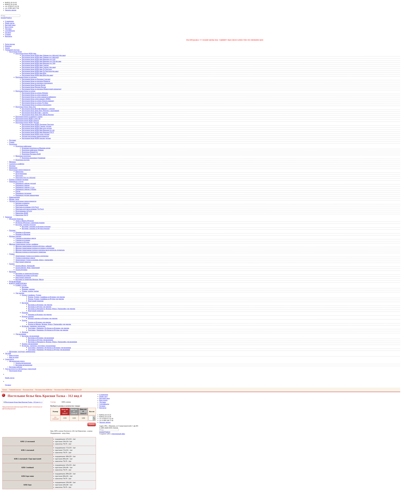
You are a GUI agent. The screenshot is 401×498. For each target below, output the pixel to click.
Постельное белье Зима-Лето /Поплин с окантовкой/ (40, 111)
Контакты (8, 36)
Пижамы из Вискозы (22, 234)
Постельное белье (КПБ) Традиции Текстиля (38, 124)
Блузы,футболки (15, 281)
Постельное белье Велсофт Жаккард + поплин (38, 109)
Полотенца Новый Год (30, 152)
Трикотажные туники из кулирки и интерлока (31, 256)
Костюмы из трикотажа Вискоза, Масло (29, 279)
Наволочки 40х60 (21, 213)
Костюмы (12, 271)
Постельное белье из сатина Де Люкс (35, 103)
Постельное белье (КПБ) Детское (27, 122)
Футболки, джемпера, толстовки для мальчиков (39, 346)
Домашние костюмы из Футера (26, 275)
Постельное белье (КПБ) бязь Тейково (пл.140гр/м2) (40, 57)
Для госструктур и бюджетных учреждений (20, 369)
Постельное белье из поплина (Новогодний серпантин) (41, 89)
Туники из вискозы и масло (25, 258)
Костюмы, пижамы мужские (25, 225)
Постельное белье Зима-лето (25, 107)
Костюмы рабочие (15, 367)
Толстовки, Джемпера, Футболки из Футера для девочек (48, 330)
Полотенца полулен (22, 160)
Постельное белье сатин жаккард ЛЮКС (36, 99)
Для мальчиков (20, 334)
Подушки (12, 140)
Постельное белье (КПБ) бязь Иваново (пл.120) (38, 59)
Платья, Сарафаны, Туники (31, 295)
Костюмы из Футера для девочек (39, 307)
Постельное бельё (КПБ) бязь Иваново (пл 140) (38, 63)
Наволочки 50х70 (21, 215)
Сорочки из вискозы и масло (25, 238)
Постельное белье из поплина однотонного (37, 83)
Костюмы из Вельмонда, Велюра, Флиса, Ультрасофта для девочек (51, 309)
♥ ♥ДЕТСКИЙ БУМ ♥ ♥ (18, 283)
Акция (7, 48)
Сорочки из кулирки (22, 240)
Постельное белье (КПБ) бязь (25, 53)
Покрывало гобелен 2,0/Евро (25, 189)
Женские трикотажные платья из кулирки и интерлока (34, 248)
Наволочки (19, 171)
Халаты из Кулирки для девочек (39, 322)
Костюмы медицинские (23, 365)
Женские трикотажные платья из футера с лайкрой (33, 246)
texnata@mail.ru (6, 18)
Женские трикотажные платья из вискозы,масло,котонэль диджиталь (40, 250)
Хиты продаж (10, 44)
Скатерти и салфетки (16, 164)
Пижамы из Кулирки (22, 232)
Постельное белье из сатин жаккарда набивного (39, 97)
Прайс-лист (103, 396)
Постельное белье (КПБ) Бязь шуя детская (37, 128)
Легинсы (25, 332)
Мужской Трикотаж (16, 219)
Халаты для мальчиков (30, 344)
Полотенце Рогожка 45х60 (31, 154)
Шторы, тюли (14, 199)
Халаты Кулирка (21, 270)
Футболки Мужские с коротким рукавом (29, 223)
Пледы (17, 191)
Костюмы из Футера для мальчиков (40, 340)
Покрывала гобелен (22, 185)
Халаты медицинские (23, 363)
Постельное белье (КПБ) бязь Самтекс (35, 65)
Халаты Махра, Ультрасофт (25, 266)
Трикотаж (8, 217)
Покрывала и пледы (16, 181)
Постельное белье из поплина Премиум (36, 81)
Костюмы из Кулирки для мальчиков (41, 338)
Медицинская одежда (17, 361)
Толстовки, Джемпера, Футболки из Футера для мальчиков (49, 349)
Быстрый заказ (10, 25)
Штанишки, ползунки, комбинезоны (22, 351)
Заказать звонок (10, 10)
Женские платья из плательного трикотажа (30, 252)
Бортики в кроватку (22, 203)
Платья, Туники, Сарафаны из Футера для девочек (46, 299)
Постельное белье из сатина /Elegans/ (35, 93)
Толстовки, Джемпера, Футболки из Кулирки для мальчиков (49, 347)
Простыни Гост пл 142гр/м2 (25, 177)
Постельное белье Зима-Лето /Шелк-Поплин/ (38, 114)
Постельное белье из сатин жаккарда (35, 95)
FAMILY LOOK (21, 285)
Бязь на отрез (13, 357)
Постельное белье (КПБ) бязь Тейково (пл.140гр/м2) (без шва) (44, 55)
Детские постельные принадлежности (35, 136)
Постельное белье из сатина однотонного (36, 105)
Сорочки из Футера (22, 242)
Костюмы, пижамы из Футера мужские (36, 228)
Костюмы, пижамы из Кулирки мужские (36, 226)
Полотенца (13, 144)
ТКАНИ (8, 353)
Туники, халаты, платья (30, 291)
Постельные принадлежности (19, 170)
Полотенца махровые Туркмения (33, 158)
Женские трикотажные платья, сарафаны (23, 244)
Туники (12, 254)
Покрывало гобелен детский (25, 183)
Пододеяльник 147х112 (23, 211)
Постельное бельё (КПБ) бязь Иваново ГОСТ (38, 132)
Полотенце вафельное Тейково (33, 150)
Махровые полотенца (23, 156)
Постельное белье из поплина (26, 77)
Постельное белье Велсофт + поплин (35, 112)
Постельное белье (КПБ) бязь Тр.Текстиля (37, 69)
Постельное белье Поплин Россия (34, 87)
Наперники (13, 168)
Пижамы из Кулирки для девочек (40, 314)
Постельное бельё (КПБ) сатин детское (35, 134)
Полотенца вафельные (23, 146)
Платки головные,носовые (18, 179)
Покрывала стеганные (23, 193)
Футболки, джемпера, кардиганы (33, 326)
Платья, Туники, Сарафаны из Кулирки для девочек (46, 297)
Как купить (9, 27)
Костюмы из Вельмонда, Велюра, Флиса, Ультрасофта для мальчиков (52, 342)
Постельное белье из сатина (25, 91)
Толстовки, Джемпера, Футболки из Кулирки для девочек (48, 328)
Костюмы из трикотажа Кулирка (26, 273)
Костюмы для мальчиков (30, 336)
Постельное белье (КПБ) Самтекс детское (36, 126)
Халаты (12, 264)
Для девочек (19, 293)
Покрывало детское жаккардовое (27, 195)
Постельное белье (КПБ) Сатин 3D (27, 118)
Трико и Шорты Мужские (24, 221)
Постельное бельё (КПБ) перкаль (27, 120)
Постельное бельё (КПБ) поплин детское (36, 138)
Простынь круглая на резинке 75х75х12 (29, 209)
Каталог (4, 389)
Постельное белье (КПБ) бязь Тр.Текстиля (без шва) (40, 71)
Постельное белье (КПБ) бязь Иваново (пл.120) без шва (41, 61)
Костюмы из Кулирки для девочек (40, 305)
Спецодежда (9, 359)
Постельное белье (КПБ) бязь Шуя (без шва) (37, 75)
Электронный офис (118, 434)
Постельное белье (15, 52)
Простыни (19, 175)
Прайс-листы (9, 23)
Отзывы (8, 34)
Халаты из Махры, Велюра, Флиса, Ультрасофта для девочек (49, 324)
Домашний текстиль (12, 50)
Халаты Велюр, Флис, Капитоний (27, 268)
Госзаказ (8, 32)
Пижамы (12, 230)
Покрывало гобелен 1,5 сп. (25, 187)
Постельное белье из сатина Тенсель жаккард (38, 101)
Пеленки (12, 166)
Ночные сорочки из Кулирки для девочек (42, 318)
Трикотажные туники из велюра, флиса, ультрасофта (34, 260)
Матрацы (12, 162)
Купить (91, 424)
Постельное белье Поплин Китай (33, 85)
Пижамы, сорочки (28, 289)
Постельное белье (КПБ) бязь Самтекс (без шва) (39, 67)
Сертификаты (10, 31)
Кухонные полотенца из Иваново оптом (36, 148)
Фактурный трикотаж (23, 262)
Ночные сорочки (15, 236)
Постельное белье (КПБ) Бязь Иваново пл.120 (38, 130)
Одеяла (11, 142)
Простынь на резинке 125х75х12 (27, 207)
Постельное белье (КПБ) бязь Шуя (34, 73)
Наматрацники (14, 197)
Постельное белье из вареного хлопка (28, 116)
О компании (9, 21)
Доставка (8, 29)
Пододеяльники (21, 173)
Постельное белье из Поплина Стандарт (36, 79)
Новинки (8, 46)
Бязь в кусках (14, 355)
